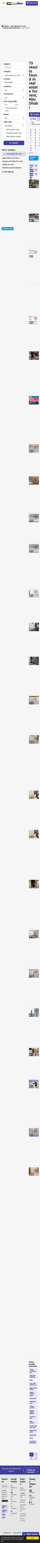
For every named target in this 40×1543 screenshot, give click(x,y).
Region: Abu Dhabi (32, 165)
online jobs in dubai (32, 1412)
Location (7, 79)
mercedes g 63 (33, 1431)
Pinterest (14, 1502)
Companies (4, 1511)
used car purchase (33, 1442)
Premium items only (14, 133)
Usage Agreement (23, 1495)
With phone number (14, 136)
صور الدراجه (32, 1422)
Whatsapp (14, 1488)
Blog (3, 1514)
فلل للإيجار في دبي (33, 1427)
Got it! (32, 1538)
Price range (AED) (10, 101)
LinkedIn (14, 1514)
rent (31, 1438)
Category (7, 71)
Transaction (8, 94)
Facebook (13, 1495)
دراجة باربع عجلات (33, 1389)
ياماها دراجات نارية (32, 1394)
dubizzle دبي (33, 1402)
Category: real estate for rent (32, 170)
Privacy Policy (23, 1501)
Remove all (31, 174)
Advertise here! (7, 228)
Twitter (14, 1508)
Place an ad (33, 3)
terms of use (22, 1520)
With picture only (13, 130)
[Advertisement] (20, 46)
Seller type (8, 122)
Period (6, 114)
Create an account (30, 1470)
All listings (30, 140)
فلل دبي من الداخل (33, 1384)
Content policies (23, 1515)
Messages (4, 1507)
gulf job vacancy (32, 1376)
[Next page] (36, 1459)
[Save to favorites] (35, 182)
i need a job (32, 1417)
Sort (32, 122)
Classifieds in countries (23, 1508)
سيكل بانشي (32, 1407)
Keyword (7, 64)
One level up (9, 171)
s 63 (31, 1380)
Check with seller (11, 108)
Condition (7, 86)
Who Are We (23, 1489)
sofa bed (33, 1398)
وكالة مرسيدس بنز (33, 1371)
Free (7, 111)
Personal (35, 139)
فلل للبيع (33, 1435)
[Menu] (4, 3)
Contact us (7, 1533)
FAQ (3, 1517)
